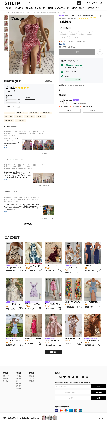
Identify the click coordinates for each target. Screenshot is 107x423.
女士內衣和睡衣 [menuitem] (60, 8)
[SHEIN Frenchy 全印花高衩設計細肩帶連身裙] (73, 325)
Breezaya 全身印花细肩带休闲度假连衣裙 (14, 268)
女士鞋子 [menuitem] (74, 8)
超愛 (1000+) (41, 117)
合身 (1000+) (9, 120)
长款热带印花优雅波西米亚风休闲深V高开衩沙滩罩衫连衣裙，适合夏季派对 (73, 302)
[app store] (83, 378)
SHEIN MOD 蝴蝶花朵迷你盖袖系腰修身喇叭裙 (33, 304)
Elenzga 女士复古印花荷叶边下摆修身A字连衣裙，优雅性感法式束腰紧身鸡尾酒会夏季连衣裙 (73, 268)
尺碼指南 (18, 388)
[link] (88, 3)
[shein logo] (12, 3)
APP (83, 373)
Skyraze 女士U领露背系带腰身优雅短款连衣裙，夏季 (14, 340)
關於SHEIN (6, 376)
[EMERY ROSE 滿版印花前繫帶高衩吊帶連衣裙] (33, 325)
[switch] (18, 107)
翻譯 (5, 148)
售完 (77, 52)
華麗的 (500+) (34, 113)
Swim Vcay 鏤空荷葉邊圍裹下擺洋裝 (92, 340)
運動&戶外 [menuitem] (82, 8)
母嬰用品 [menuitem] (50, 8)
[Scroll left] (98, 8)
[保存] (100, 52)
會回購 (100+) (9, 113)
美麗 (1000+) (29, 117)
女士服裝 (10, 12)
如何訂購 (18, 383)
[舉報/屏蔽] (52, 153)
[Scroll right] (101, 8)
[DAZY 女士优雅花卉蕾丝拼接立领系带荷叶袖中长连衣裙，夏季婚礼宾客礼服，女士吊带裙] (53, 325)
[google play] (87, 378)
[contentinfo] (80, 410)
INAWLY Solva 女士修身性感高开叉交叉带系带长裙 (92, 266)
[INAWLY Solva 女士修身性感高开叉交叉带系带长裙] (92, 253)
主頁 (5, 12)
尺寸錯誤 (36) (20, 120)
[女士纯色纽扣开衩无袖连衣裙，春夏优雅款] (92, 289)
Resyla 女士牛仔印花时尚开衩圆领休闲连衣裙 (33, 266)
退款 (17, 381)
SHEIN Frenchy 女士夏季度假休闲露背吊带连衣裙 (53, 266)
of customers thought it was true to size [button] (73, 41)
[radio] (63, 33)
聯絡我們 (31, 376)
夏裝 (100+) (18, 117)
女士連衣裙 (26, 12)
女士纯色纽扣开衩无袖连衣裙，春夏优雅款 (92, 302)
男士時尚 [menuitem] (38, 8)
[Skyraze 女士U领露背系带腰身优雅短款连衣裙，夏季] (14, 325)
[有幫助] (42, 153)
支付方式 (31, 378)
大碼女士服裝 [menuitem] (29, 8)
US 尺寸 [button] (65, 28)
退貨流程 (18, 378)
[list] (67, 377)
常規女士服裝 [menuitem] (19, 8)
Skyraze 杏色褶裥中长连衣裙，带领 (14, 304)
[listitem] (14, 258)
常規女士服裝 (18, 12)
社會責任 (5, 381)
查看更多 (53, 352)
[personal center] (84, 3)
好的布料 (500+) (21, 113)
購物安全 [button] (67, 76)
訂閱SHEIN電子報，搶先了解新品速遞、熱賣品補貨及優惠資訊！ (73, 382)
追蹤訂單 (18, 386)
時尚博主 (5, 378)
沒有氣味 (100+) (46, 113)
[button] (97, 3)
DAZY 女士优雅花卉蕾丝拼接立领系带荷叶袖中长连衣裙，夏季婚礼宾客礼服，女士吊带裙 (53, 340)
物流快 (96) (8, 117)
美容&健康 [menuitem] (90, 8)
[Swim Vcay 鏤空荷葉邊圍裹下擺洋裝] (92, 325)
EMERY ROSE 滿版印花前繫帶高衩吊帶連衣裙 (33, 338)
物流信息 (18, 376)
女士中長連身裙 (35, 12)
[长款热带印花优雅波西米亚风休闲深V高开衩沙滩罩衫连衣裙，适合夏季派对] (73, 289)
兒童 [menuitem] (44, 8)
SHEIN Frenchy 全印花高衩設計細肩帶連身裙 (73, 338)
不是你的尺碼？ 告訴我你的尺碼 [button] (68, 47)
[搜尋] (79, 3)
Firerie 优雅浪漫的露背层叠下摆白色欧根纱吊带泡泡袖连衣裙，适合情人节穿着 (53, 304)
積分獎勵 (31, 381)
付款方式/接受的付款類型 (62, 407)
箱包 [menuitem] (68, 8)
